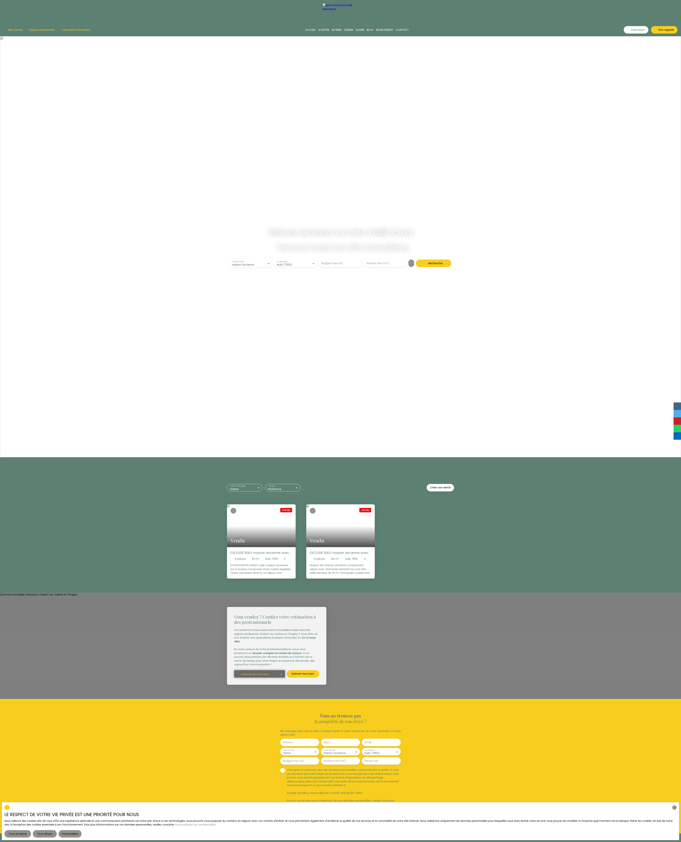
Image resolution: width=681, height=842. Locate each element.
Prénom (288, 742)
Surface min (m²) (378, 263)
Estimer (336, 30)
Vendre (348, 30)
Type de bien (238, 262)
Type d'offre (288, 750)
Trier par (271, 486)
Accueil (311, 30)
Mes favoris (15, 30)
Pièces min (371, 760)
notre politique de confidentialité (195, 824)
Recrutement (384, 30)
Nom (327, 742)
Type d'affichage (238, 486)
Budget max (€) (332, 263)
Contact (402, 30)
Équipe (360, 30)
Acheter (323, 30)
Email (368, 742)
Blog (370, 30)
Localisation (282, 262)
